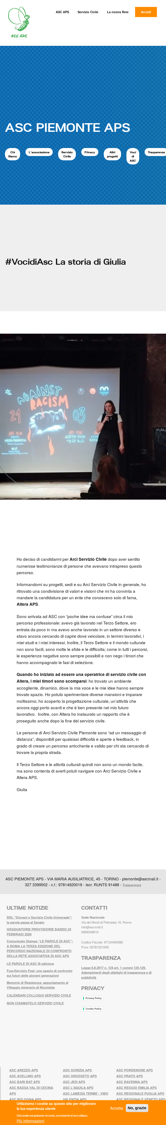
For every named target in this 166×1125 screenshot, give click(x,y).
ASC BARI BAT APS (24, 1081)
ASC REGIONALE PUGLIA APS (140, 1093)
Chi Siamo (12, 154)
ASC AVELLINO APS (25, 1076)
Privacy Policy (94, 998)
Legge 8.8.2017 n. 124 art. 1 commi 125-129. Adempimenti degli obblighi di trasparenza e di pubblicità (116, 972)
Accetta (116, 1108)
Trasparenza (132, 885)
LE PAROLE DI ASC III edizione (30, 963)
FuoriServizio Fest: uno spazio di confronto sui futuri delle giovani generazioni (39, 973)
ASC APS (62, 12)
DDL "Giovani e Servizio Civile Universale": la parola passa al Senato (39, 920)
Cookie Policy (93, 1008)
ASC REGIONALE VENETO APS (140, 1099)
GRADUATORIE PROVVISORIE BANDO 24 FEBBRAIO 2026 (39, 932)
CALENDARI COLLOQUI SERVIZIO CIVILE (39, 995)
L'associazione (39, 152)
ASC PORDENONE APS (134, 1070)
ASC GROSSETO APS (80, 1076)
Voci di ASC (133, 156)
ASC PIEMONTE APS (67, 127)
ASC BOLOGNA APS (25, 1099)
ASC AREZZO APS (23, 1070)
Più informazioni (30, 1120)
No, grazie (137, 1108)
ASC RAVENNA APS (132, 1081)
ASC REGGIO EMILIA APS (136, 1087)
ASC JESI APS (74, 1081)
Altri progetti (112, 154)
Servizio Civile (88, 12)
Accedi (146, 12)
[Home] (20, 22)
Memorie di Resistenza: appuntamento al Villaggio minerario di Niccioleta (37, 985)
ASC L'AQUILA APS (78, 1087)
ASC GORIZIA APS (77, 1070)
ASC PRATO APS (129, 1076)
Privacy (90, 152)
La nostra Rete (118, 12)
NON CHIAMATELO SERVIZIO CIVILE (35, 1003)
